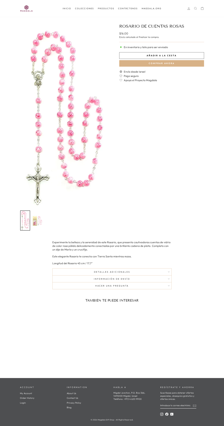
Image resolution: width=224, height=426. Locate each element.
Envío (122, 37)
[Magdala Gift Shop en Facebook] (166, 414)
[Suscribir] (194, 405)
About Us (71, 393)
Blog (69, 407)
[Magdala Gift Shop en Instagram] (161, 414)
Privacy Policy (74, 402)
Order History (27, 398)
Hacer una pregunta (112, 285)
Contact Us (72, 398)
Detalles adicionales (112, 272)
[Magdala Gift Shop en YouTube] (171, 414)
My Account (26, 393)
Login (23, 402)
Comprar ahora (161, 63)
